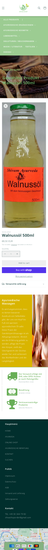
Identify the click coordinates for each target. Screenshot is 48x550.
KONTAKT (9, 454)
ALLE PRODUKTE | (13, 19)
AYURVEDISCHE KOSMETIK (15, 30)
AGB (7, 487)
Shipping (14, 244)
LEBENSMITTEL (10, 36)
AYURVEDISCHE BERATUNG (17, 448)
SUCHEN (9, 460)
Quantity (5, 249)
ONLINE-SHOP (11, 442)
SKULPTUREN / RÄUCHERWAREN (18, 41)
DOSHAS (7, 52)
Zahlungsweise (11, 499)
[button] (3, 8)
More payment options (24, 276)
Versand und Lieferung (15, 493)
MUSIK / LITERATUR (12, 46)
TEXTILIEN (30, 46)
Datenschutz (10, 481)
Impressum (10, 476)
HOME (8, 431)
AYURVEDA (9, 436)
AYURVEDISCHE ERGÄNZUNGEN (18, 25)
